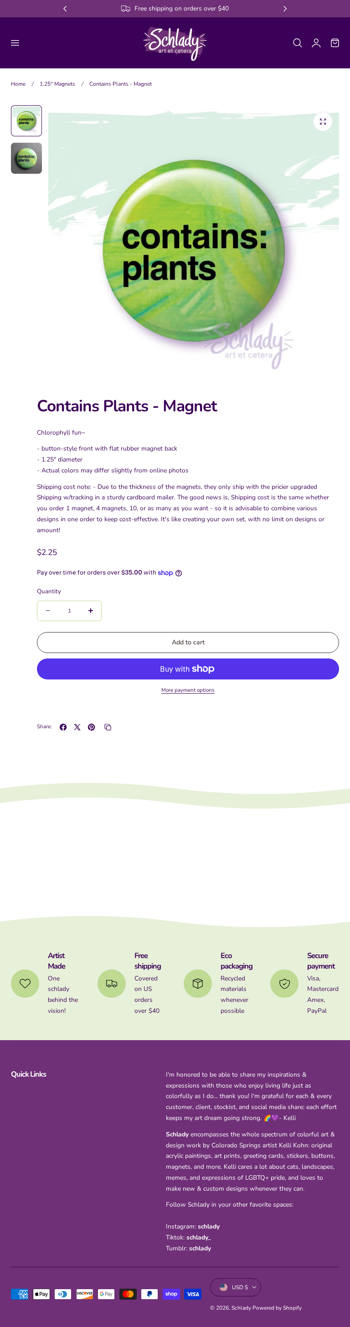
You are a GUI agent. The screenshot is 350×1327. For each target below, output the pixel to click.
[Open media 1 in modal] (323, 121)
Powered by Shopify (277, 1307)
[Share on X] (77, 727)
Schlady (241, 1307)
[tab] (26, 120)
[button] (14, 42)
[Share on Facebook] (63, 727)
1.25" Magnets (57, 84)
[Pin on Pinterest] (91, 727)
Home (18, 84)
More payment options (188, 690)
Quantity (49, 591)
